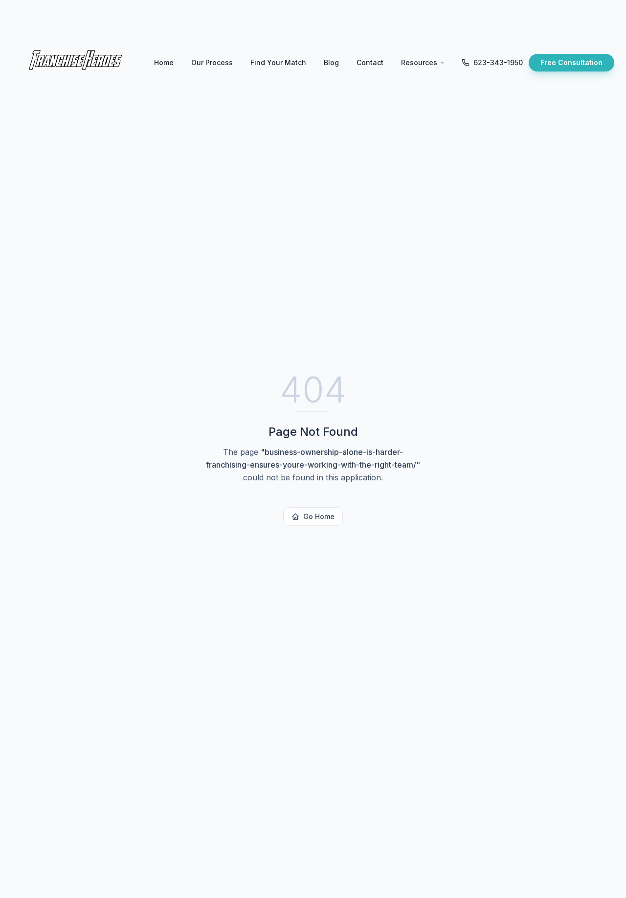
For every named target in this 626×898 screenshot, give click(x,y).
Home (164, 62)
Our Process (212, 62)
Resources (419, 62)
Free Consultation (571, 62)
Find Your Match (278, 62)
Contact (370, 62)
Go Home (319, 516)
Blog (331, 62)
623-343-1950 (498, 62)
